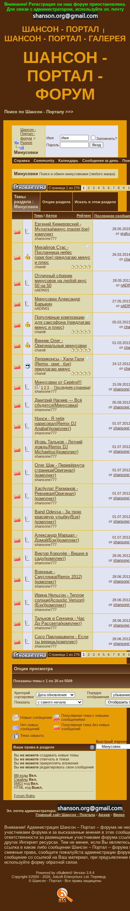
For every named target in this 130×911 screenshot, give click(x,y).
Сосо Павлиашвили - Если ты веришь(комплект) (61, 639)
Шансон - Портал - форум (28, 134)
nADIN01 (42, 290)
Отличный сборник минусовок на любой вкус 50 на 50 (61, 280)
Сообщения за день (100, 161)
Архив (104, 815)
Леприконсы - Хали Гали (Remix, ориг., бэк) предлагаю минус (59, 363)
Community (44, 161)
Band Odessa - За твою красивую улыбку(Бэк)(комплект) (58, 516)
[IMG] (18, 783)
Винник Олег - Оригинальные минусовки (61, 343)
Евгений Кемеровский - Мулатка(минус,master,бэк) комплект (62, 229)
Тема (38, 216)
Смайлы (21, 779)
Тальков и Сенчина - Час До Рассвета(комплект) (60, 621)
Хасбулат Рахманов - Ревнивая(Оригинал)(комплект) (56, 493)
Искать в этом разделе (95, 202)
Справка (22, 161)
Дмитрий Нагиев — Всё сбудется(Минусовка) (58, 403)
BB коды (21, 775)
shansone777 (46, 238)
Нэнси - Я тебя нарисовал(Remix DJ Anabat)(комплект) (55, 423)
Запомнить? (106, 139)
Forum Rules (24, 796)
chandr (40, 267)
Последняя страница (71, 387)
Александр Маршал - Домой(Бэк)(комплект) (57, 538)
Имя (50, 138)
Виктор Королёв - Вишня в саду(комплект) (61, 556)
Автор (51, 216)
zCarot (112, 877)
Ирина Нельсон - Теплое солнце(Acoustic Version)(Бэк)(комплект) (59, 600)
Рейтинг (84, 216)
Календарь (68, 161)
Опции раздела (56, 202)
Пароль (52, 145)
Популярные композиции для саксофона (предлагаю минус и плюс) (62, 322)
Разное (26, 143)
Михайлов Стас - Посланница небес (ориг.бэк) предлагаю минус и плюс (62, 255)
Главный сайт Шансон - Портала (65, 815)
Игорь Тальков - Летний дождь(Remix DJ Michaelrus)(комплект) (58, 446)
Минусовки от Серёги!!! (58, 382)
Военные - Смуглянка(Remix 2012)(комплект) (58, 576)
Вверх (119, 815)
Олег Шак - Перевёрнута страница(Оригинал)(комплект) (59, 470)
